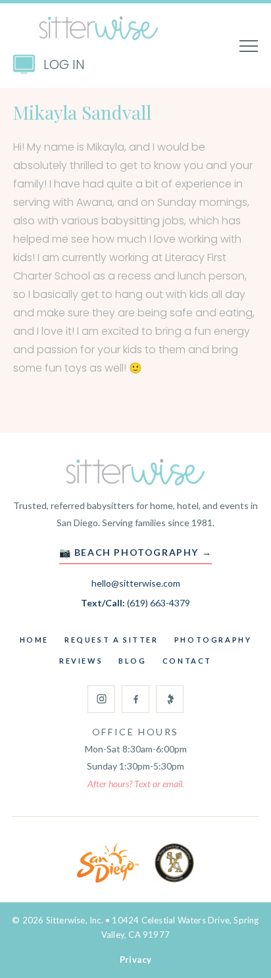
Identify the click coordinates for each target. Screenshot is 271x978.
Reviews (81, 660)
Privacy (136, 959)
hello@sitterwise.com (135, 583)
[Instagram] (101, 699)
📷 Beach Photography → (135, 552)
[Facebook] (135, 699)
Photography (213, 639)
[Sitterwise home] (135, 472)
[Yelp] (170, 699)
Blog (132, 660)
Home (34, 639)
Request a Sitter (111, 639)
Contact (187, 660)
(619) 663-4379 (158, 602)
